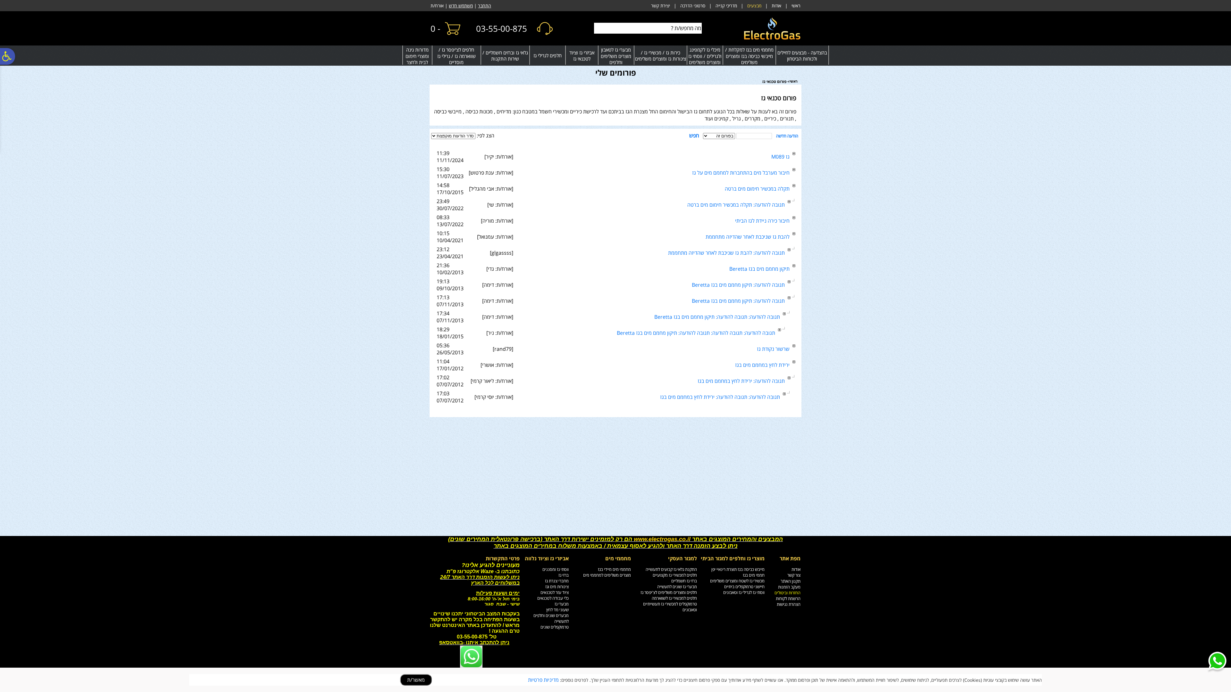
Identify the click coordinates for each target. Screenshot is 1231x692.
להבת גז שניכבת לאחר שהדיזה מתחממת (748, 236)
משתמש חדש (461, 6)
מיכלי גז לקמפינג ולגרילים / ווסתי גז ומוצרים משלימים (705, 55)
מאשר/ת (416, 679)
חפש (694, 135)
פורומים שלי (615, 72)
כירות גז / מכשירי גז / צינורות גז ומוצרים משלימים (660, 55)
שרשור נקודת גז (773, 348)
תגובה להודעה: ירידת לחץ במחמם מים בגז (741, 380)
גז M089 (780, 156)
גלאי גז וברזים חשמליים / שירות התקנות (505, 55)
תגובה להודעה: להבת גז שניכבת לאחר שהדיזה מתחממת (726, 252)
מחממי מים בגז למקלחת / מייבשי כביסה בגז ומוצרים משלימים (749, 55)
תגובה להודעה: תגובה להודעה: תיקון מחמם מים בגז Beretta (717, 316)
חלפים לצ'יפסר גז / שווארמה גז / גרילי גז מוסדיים (456, 55)
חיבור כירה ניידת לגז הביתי (762, 220)
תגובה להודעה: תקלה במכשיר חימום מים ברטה (736, 204)
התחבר (484, 6)
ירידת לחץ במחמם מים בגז (762, 364)
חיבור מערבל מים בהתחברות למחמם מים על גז (741, 172)
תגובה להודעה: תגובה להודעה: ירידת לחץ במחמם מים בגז (720, 396)
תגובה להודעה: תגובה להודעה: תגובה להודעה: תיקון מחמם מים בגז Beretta (696, 332)
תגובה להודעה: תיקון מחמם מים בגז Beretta (738, 284)
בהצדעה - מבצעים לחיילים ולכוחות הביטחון (802, 55)
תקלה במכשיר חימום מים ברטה (757, 188)
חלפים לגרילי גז (547, 55)
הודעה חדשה (787, 136)
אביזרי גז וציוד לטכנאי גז (581, 55)
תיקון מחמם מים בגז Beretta (759, 268)
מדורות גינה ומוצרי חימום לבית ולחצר (417, 55)
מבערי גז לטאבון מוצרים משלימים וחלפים (616, 55)
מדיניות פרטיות (543, 679)
